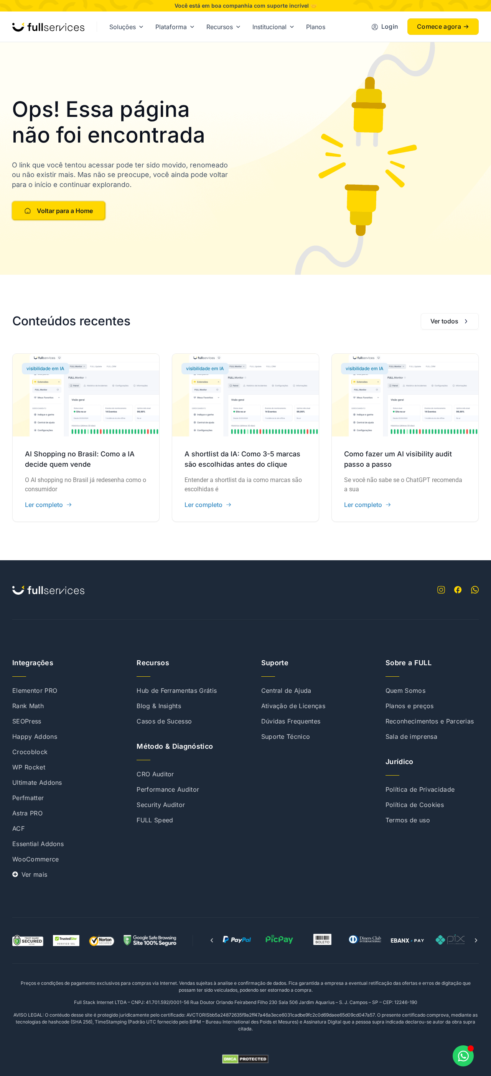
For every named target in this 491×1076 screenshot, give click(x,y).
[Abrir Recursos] (238, 26)
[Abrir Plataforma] (192, 26)
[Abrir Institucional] (292, 26)
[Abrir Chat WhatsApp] (463, 1055)
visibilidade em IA (45, 368)
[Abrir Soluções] (141, 26)
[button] (211, 940)
